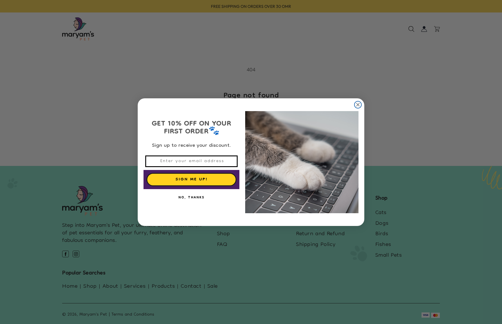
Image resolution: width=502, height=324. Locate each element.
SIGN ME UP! (191, 179)
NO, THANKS (191, 198)
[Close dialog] (357, 104)
